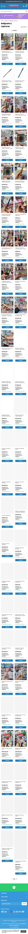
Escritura (6, 20)
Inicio (2, 20)
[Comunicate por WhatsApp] (4, 6)
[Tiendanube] (14, 927)
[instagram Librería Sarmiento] (14, 887)
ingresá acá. (23, 923)
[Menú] (2, 6)
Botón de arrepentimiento (14, 925)
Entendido (23, 931)
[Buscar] (26, 11)
